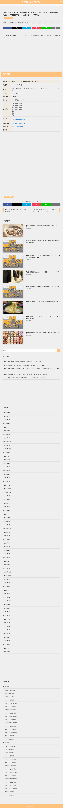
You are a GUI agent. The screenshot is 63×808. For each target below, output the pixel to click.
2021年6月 (7, 637)
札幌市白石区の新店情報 (11, 726)
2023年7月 (7, 546)
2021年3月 (7, 648)
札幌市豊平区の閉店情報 (11, 788)
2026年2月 (7, 434)
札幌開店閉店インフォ (31, 2)
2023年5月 (7, 554)
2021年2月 (7, 652)
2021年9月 (7, 626)
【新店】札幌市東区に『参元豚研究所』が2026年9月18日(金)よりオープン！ (24, 365)
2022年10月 (7, 579)
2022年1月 (7, 612)
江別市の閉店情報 (9, 792)
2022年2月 (7, 608)
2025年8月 (7, 456)
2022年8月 (7, 586)
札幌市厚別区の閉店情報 (11, 769)
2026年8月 (7, 412)
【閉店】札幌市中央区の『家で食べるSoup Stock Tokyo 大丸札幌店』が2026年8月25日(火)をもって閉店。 (31, 369)
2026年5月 (7, 423)
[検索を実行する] (58, 350)
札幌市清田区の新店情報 (11, 723)
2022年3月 (7, 605)
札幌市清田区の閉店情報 (11, 778)
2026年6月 (7, 420)
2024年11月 (7, 489)
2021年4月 (7, 644)
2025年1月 (7, 481)
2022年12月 (7, 572)
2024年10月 (7, 492)
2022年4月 (7, 601)
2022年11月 (7, 576)
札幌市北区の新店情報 (10, 706)
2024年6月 (7, 507)
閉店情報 (7, 742)
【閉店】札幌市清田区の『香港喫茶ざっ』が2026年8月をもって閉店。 (22, 361)
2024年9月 (7, 496)
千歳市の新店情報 (9, 693)
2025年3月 (7, 474)
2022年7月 (7, 590)
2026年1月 (7, 438)
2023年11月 (7, 532)
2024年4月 (7, 514)
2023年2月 (7, 565)
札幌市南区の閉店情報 (10, 765)
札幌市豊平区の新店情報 (11, 732)
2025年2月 (7, 478)
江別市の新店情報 (9, 736)
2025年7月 (7, 460)
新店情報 (7, 687)
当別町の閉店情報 (9, 752)
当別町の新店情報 (9, 696)
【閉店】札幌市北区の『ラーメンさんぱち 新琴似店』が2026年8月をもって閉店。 (26, 374)
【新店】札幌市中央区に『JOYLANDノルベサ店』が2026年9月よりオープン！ (25, 378)
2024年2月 (7, 521)
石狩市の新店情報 (9, 739)
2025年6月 (7, 463)
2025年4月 (7, 470)
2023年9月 (7, 539)
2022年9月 (7, 583)
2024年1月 (7, 525)
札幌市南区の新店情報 (10, 709)
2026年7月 (7, 416)
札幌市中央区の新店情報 (11, 703)
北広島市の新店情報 (10, 690)
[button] (7, 28)
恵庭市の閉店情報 (9, 756)
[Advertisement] (31, 54)
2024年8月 (7, 499)
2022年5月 (7, 597)
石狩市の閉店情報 (9, 795)
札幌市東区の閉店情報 (10, 775)
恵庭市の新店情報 (9, 700)
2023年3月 (7, 561)
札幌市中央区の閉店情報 (11, 759)
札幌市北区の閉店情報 (10, 762)
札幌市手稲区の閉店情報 (11, 772)
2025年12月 (7, 441)
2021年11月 (7, 619)
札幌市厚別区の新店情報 (11, 713)
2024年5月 (7, 510)
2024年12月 (7, 485)
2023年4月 (7, 557)
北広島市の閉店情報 (8, 17)
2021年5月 (7, 641)
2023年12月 (7, 528)
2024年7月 (7, 503)
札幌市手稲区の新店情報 (11, 716)
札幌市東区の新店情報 (10, 719)
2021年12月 (7, 615)
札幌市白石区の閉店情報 (11, 782)
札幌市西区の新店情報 (10, 729)
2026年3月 (7, 431)
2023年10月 (7, 536)
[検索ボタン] (61, 2)
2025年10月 (7, 449)
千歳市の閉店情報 (9, 749)
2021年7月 (7, 633)
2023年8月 (7, 543)
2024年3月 (7, 518)
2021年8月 (7, 630)
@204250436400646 (17, 127)
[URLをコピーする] (55, 28)
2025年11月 (7, 445)
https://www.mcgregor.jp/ (18, 119)
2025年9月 (7, 452)
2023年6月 (7, 550)
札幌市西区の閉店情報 (10, 785)
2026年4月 (7, 427)
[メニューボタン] (2, 2)
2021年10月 (7, 623)
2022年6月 (7, 594)
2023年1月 (7, 568)
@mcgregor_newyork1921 (19, 123)
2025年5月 (7, 467)
